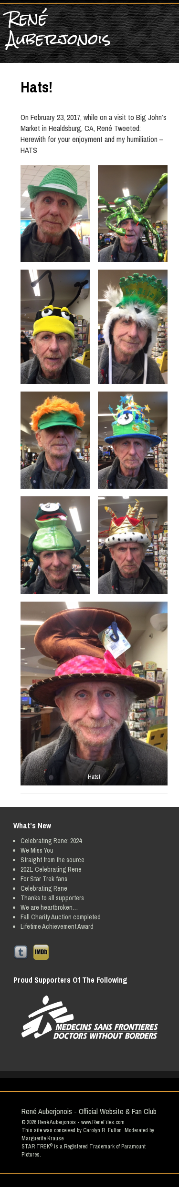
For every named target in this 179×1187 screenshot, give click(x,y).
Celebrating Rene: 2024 (51, 840)
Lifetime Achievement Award (57, 926)
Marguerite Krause (42, 1138)
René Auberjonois (59, 29)
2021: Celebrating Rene (51, 869)
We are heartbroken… (49, 907)
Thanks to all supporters (52, 898)
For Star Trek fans (44, 879)
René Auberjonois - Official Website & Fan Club (89, 1111)
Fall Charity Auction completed (61, 917)
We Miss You (37, 850)
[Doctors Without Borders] (89, 1017)
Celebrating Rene (44, 888)
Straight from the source (52, 859)
